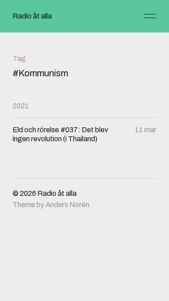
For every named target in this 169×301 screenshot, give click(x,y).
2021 (21, 106)
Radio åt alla (32, 16)
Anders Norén (67, 204)
